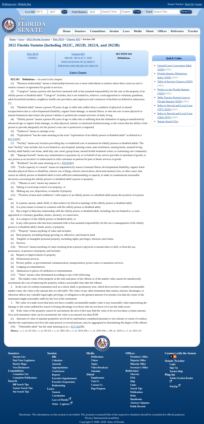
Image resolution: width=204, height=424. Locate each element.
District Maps (20, 364)
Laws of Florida (60, 399)
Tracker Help (176, 371)
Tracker (193, 31)
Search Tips (136, 388)
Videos (94, 360)
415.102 (75, 326)
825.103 (12, 139)
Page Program (98, 388)
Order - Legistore (61, 404)
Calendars (57, 360)
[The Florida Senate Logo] (23, 25)
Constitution (58, 395)
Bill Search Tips (21, 384)
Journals (56, 364)
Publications (97, 356)
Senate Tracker (175, 360)
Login (198, 4)
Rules (133, 395)
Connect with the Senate (180, 353)
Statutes (56, 392)
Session (114, 31)
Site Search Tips (21, 391)
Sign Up (189, 4)
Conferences (58, 371)
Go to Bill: (30, 12)
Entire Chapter (78, 72)
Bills (54, 356)
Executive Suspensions (63, 382)
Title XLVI (58, 39)
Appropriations (60, 367)
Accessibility (112, 418)
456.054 (66, 163)
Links (133, 385)
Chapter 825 (73, 39)
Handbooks (136, 399)
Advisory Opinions (140, 402)
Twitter (171, 356)
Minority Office (138, 364)
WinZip (174, 386)
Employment (97, 377)
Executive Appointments (64, 378)
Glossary (134, 374)
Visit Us (95, 381)
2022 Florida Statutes (38, 39)
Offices (162, 31)
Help (132, 381)
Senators (80, 31)
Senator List (19, 356)
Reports (56, 374)
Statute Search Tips (167, 121)
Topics (94, 364)
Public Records (138, 406)
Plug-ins (170, 374)
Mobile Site (24, 4)
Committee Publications (25, 377)
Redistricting (58, 385)
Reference (177, 31)
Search (149, 11)
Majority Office (138, 360)
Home (67, 31)
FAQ (132, 377)
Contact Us (97, 385)
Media (138, 31)
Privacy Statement (94, 418)
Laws (126, 31)
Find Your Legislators (24, 360)
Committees (98, 31)
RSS (175, 356)
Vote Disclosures (21, 367)
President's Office (139, 356)
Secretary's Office (139, 367)
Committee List (20, 374)
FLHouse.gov (9, 4)
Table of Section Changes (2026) (175, 81)
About (150, 31)
